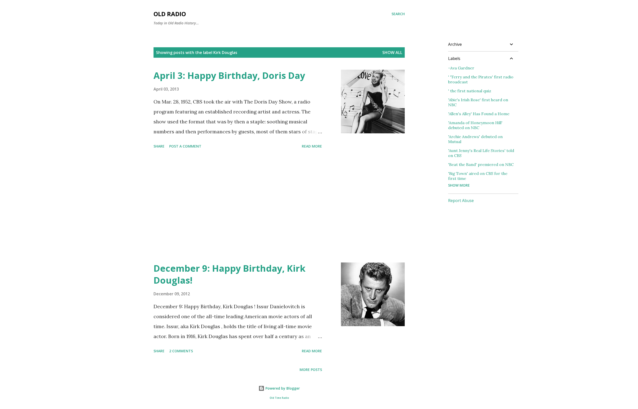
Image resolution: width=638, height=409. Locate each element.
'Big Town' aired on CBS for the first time (477, 176)
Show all (392, 52)
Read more (312, 146)
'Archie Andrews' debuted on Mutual (475, 139)
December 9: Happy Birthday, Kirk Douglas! (230, 274)
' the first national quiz (469, 90)
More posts (311, 369)
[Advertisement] (238, 206)
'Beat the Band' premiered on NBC (481, 164)
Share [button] (159, 146)
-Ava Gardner (461, 67)
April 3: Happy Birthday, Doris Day (229, 75)
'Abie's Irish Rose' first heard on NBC (478, 102)
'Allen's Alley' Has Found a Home (478, 113)
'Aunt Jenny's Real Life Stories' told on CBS (481, 153)
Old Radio (170, 14)
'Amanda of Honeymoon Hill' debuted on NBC (475, 125)
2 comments (181, 351)
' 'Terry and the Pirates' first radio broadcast (480, 79)
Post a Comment (185, 146)
